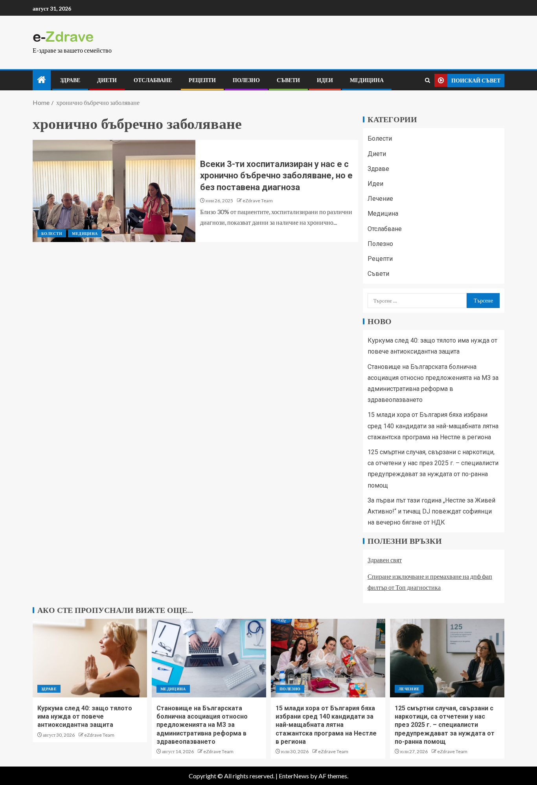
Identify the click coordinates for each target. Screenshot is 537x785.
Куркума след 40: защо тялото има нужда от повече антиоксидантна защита (84, 716)
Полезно (246, 80)
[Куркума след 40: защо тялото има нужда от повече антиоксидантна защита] (90, 658)
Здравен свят (385, 559)
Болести (51, 233)
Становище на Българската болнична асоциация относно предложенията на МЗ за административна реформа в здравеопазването (202, 724)
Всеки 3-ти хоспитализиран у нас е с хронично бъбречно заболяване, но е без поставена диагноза (276, 175)
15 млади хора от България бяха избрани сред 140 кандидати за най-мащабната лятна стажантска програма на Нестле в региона (433, 425)
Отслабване (153, 80)
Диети (107, 80)
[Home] (41, 80)
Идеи (325, 80)
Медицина (367, 80)
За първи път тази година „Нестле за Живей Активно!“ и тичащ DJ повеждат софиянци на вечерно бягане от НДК (431, 511)
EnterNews (294, 775)
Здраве (70, 80)
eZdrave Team (258, 201)
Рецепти (202, 80)
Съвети (288, 80)
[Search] (427, 80)
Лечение (380, 198)
